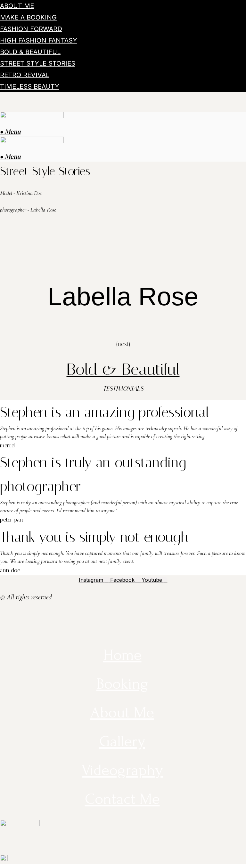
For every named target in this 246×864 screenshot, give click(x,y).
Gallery (122, 741)
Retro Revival (24, 75)
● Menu (10, 131)
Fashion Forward (31, 29)
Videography (122, 770)
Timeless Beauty (29, 86)
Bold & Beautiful (30, 52)
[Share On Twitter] (3, 617)
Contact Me (122, 799)
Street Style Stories (37, 63)
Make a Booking (28, 17)
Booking (122, 683)
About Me (17, 6)
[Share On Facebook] (3, 608)
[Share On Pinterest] (3, 626)
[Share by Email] (3, 636)
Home (122, 655)
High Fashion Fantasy (38, 40)
